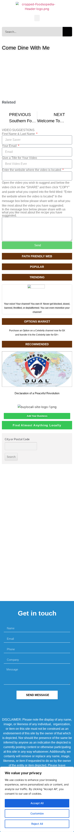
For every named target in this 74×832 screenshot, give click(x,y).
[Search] (67, 31)
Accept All (37, 803)
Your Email (9, 145)
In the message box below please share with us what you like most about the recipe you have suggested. (33, 212)
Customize (37, 813)
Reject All (37, 823)
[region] (37, 799)
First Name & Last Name (19, 133)
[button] (37, 18)
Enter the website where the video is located (32, 169)
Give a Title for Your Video (19, 157)
